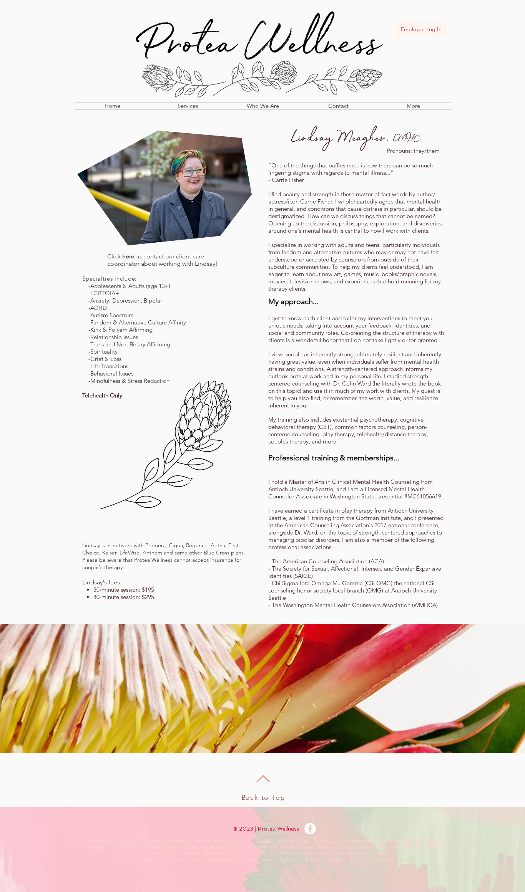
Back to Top (263, 797)
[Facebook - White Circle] (310, 828)
